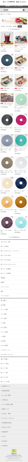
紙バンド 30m (4, 372)
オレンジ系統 (4, 309)
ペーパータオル (5, 295)
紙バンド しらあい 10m (20, 230)
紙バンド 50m (4, 368)
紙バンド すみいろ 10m (6, 127)
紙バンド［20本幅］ (6, 268)
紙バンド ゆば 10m (5, 190)
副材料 (2, 282)
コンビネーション (5, 350)
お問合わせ (4, 400)
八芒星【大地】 (21, 67)
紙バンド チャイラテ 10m (7, 209)
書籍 (2, 291)
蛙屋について (5, 409)
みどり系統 (4, 327)
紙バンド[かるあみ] (6, 259)
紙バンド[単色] (4, 246)
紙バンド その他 (5, 381)
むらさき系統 (4, 345)
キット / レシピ (5, 286)
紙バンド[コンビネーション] (8, 264)
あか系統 (3, 305)
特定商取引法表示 (6, 422)
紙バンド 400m (5, 363)
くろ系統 (3, 336)
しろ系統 (3, 323)
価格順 (15, 26)
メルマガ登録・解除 (7, 404)
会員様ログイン (6, 386)
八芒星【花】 (20, 88)
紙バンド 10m (4, 377)
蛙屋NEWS (4, 431)
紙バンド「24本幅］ (6, 273)
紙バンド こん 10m (19, 190)
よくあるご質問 (6, 395)
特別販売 (3, 277)
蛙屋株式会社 (14, 453)
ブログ (3, 436)
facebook (4, 441)
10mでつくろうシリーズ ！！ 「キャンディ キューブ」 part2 (21, 47)
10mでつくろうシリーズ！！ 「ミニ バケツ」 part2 (7, 47)
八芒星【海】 (6, 88)
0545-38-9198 (10, 456)
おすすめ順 (9, 26)
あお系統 (3, 341)
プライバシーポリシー (7, 418)
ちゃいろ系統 (4, 332)
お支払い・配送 (6, 413)
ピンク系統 (4, 314)
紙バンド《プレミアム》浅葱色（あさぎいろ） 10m (21, 150)
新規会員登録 (5, 390)
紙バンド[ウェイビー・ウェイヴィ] (10, 250)
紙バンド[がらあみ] (6, 255)
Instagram (4, 445)
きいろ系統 (4, 318)
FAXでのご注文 (5, 427)
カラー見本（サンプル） (7, 354)
